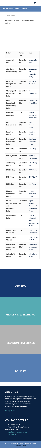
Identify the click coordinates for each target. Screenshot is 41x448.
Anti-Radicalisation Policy (33, 124)
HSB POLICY (33, 177)
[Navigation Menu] (35, 3)
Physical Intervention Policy (33, 193)
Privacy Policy (10, 411)
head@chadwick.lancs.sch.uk (17, 432)
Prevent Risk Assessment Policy (33, 247)
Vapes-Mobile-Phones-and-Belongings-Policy (33, 206)
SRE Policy (32, 184)
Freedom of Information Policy (32, 141)
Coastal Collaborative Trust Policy (33, 115)
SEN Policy (32, 149)
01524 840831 (12, 435)
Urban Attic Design (20, 445)
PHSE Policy (33, 170)
